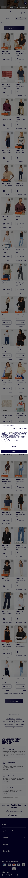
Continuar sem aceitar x (8, 425)
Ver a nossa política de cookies (7, 443)
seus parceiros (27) (9, 432)
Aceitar (14, 451)
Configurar (14, 446)
